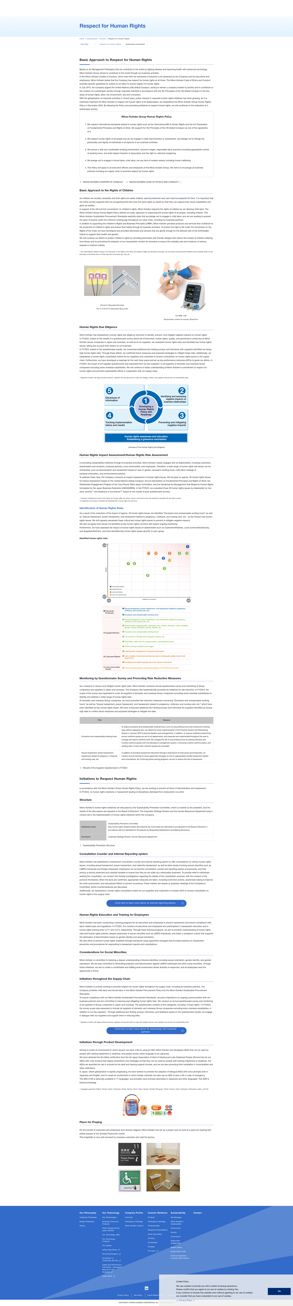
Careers (198, 1213)
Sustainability (92, 39)
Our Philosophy (88, 1213)
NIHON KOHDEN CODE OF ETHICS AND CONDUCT (154, 182)
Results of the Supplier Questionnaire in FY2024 (105, 768)
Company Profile (134, 1213)
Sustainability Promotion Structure (99, 846)
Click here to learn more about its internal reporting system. (145, 903)
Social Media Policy (155, 1295)
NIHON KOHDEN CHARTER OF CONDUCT (103, 182)
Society (103, 39)
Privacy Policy (185, 1301)
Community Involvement (135, 44)
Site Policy (138, 1295)
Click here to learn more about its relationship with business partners (145, 1030)
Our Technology (110, 1213)
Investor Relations (157, 1213)
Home (82, 39)
